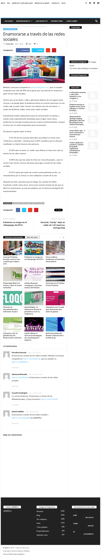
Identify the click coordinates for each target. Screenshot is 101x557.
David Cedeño (18, 411)
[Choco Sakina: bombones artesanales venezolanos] (55, 248)
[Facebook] (86, 3)
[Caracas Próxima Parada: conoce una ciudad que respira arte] (12, 248)
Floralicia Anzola (19, 352)
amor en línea (18, 203)
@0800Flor (7, 511)
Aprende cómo (57, 21)
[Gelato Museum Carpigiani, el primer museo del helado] (34, 274)
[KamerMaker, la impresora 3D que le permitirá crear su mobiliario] (34, 298)
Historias (9, 21)
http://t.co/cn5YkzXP (49, 399)
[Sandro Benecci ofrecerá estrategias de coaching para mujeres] (34, 324)
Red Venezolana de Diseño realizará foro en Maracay (55, 335)
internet (28, 203)
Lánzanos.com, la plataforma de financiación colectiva (12, 335)
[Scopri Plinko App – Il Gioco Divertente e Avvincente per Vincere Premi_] (93, 133)
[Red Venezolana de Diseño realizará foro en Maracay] (55, 324)
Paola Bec (10, 44)
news (39, 523)
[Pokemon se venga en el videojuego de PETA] (34, 248)
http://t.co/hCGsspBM (20, 418)
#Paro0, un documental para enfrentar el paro (10, 309)
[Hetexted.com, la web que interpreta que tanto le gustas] (55, 298)
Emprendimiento (23, 21)
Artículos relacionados (14, 237)
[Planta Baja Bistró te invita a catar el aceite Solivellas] (12, 274)
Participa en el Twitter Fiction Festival (55, 284)
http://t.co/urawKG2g (31, 359)
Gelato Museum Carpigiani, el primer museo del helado (33, 285)
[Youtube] (98, 3)
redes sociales (38, 203)
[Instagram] (90, 3)
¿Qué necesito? (41, 21)
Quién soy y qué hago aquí (22, 3)
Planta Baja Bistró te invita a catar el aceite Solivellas (12, 285)
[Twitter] (94, 3)
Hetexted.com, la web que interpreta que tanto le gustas (55, 309)
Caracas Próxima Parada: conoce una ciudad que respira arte (11, 260)
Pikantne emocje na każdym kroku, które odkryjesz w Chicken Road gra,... (77, 107)
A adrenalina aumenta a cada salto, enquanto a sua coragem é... (77, 95)
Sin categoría (42, 519)
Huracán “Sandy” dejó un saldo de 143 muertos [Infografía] (53, 225)
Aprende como (42, 535)
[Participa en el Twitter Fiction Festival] (55, 274)
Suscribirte (89, 534)
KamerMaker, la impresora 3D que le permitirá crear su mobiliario (32, 310)
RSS (8, 3)
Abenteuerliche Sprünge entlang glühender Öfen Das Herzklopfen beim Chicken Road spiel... (77, 120)
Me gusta (89, 517)
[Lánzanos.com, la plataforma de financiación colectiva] (12, 324)
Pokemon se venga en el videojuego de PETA (15, 223)
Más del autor (32, 237)
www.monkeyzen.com (40, 87)
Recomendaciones (10, 29)
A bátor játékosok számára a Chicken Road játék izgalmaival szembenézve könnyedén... (76, 148)
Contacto (55, 3)
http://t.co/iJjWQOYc (20, 362)
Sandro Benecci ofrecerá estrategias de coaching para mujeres (33, 336)
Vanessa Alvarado (19, 374)
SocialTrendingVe (19, 393)
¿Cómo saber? (71, 21)
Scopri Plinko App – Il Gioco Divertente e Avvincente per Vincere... (77, 133)
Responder (15, 367)
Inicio (3, 3)
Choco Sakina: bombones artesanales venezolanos (55, 259)
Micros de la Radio (42, 3)
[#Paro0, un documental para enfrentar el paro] (12, 298)
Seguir (91, 526)
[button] (96, 21)
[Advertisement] (67, 11)
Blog (63, 3)
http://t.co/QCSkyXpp (20, 377)
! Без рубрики (42, 527)
